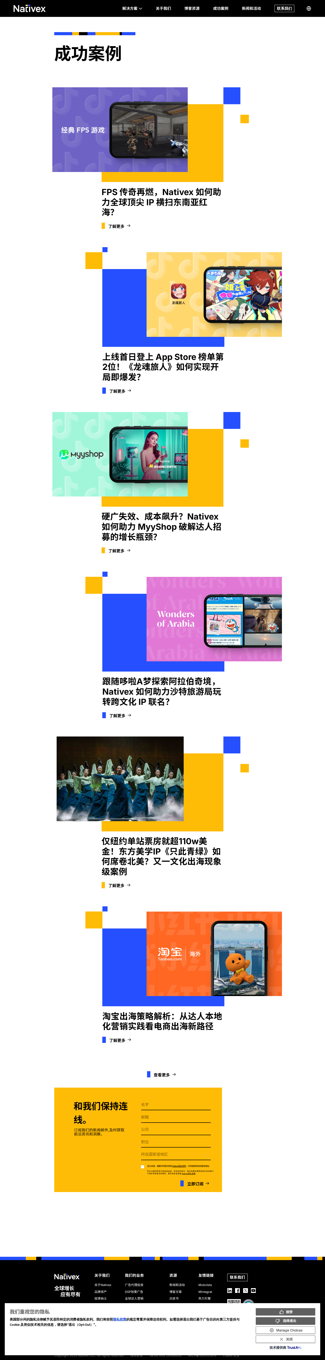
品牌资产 (100, 1292)
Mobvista (205, 1285)
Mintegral (205, 1292)
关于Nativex (102, 1285)
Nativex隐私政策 (179, 1166)
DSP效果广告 (134, 1292)
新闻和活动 (177, 1285)
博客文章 (175, 1292)
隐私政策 (119, 1319)
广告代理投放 (134, 1285)
